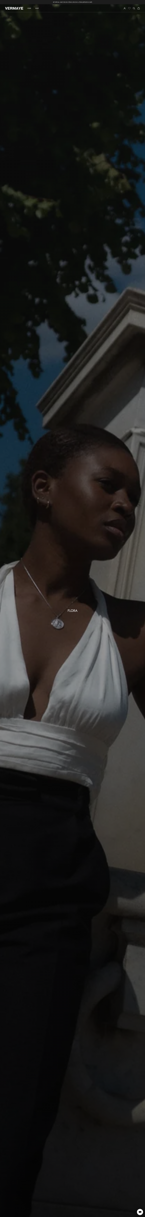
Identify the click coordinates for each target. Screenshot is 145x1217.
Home (29, 8)
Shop (37, 8)
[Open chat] (140, 1212)
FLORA (72, 610)
